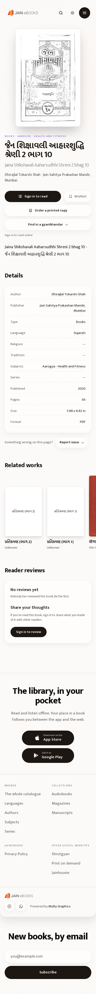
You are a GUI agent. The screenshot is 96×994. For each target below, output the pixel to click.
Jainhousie (60, 872)
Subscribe (48, 972)
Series (10, 831)
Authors (11, 812)
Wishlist (80, 196)
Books (81, 322)
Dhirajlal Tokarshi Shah (69, 294)
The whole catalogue (23, 794)
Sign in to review (28, 632)
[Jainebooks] (22, 13)
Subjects (12, 822)
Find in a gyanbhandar (45, 224)
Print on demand (66, 863)
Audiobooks (62, 794)
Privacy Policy (16, 854)
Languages (14, 803)
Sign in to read (36, 196)
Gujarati (80, 333)
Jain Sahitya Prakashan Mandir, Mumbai (63, 308)
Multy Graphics (59, 906)
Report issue (69, 442)
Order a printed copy (51, 210)
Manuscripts (62, 812)
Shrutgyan (60, 854)
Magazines (61, 803)
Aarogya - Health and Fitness (64, 366)
